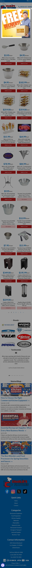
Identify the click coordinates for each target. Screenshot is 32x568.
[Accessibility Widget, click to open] (3, 565)
